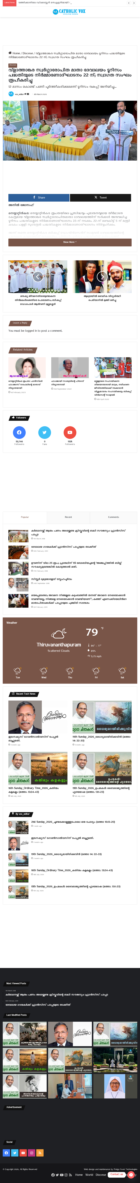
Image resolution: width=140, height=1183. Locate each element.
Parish (112, 1175)
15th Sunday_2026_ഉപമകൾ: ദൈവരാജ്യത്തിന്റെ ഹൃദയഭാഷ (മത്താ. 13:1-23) (101, 791)
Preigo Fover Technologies (125, 1169)
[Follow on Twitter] (25, 94)
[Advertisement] (70, 31)
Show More (69, 242)
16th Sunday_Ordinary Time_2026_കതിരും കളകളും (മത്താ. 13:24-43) (33, 791)
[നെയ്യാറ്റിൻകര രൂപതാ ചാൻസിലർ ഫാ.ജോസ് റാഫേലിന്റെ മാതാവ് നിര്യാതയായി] (27, 367)
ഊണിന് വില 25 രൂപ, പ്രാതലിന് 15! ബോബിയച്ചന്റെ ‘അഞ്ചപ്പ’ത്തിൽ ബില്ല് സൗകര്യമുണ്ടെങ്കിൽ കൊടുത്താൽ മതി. (76, 566)
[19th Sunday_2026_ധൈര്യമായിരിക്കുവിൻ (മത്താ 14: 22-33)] (102, 717)
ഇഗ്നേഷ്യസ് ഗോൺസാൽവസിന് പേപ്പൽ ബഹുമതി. (33, 739)
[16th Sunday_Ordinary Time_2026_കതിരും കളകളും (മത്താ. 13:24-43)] (37, 768)
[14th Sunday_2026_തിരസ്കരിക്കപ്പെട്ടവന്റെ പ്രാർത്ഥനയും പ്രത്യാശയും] (25, 1086)
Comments (113, 518)
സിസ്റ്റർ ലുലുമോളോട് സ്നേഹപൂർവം (51, 580)
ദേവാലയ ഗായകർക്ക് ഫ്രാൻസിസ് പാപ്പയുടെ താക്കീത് (63, 547)
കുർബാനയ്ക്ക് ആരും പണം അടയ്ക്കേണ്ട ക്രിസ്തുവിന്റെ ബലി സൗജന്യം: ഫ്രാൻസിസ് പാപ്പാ (78, 533)
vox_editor (19, 94)
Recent (68, 518)
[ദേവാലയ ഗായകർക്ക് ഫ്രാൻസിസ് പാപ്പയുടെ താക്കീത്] (18, 552)
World (89, 1175)
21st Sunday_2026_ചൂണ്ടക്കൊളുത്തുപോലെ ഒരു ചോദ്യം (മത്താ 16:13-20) (73, 822)
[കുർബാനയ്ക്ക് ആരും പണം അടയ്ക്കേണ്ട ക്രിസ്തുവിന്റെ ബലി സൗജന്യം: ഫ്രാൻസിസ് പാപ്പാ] (18, 536)
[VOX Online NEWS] (70, 12)
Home (16, 54)
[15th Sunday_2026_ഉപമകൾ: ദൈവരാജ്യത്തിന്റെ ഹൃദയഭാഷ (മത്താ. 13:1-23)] (102, 768)
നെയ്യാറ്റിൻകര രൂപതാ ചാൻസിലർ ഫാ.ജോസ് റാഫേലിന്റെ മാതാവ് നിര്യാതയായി (25, 385)
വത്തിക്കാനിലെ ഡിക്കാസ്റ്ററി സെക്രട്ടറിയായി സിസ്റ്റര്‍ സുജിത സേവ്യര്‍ (57, 3)
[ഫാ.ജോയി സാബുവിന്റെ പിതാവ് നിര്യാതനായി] (70, 367)
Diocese (28, 54)
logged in (31, 331)
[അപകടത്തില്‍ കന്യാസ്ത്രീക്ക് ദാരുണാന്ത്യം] (115, 1086)
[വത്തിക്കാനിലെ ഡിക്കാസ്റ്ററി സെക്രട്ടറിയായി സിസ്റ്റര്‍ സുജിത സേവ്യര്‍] (70, 1086)
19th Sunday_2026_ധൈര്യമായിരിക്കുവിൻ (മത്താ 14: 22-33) (101, 739)
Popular (25, 518)
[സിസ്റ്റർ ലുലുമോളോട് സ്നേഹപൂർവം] (18, 585)
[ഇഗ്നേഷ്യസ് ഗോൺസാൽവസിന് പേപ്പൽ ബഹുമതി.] (37, 717)
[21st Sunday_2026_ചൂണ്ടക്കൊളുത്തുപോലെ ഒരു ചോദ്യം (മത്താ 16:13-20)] (18, 827)
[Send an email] (28, 94)
